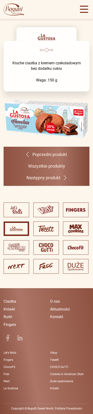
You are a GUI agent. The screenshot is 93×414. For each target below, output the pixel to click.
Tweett (54, 360)
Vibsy (53, 352)
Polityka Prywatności (68, 408)
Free (6, 374)
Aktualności (60, 309)
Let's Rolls (10, 352)
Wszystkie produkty (46, 166)
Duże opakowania (61, 381)
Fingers (10, 324)
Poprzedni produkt (49, 154)
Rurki (8, 317)
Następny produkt (43, 177)
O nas (55, 301)
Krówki (9, 309)
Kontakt (56, 317)
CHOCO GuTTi (59, 367)
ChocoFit (9, 367)
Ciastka (10, 301)
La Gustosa (11, 388)
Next (7, 381)
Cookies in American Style (66, 374)
